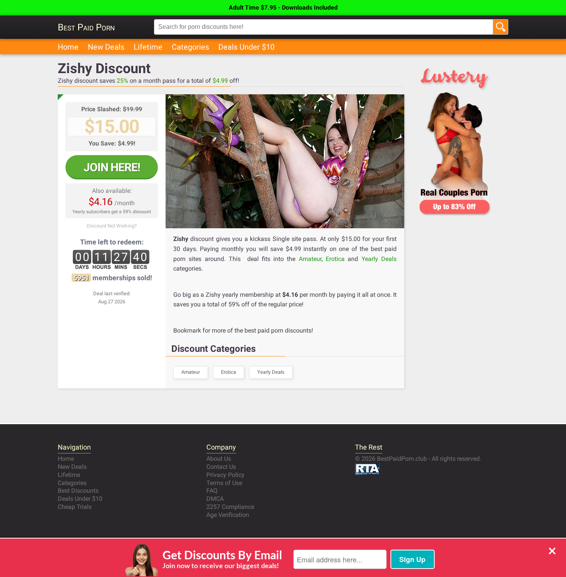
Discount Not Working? (112, 226)
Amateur (310, 259)
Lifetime (148, 47)
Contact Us (221, 466)
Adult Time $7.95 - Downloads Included (283, 7)
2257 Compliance (230, 506)
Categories (190, 47)
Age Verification (227, 514)
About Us (218, 458)
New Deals (106, 47)
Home (68, 47)
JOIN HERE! (112, 167)
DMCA (215, 498)
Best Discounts (78, 490)
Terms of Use (224, 483)
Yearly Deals (379, 259)
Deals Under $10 (246, 47)
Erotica (335, 259)
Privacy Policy (225, 474)
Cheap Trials (75, 506)
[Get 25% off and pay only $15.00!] (285, 161)
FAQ (212, 490)
